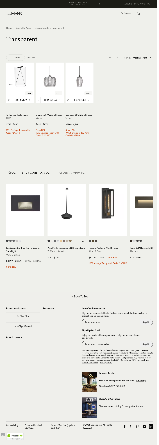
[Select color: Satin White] (134, 241)
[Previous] (57, 4)
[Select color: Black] (49, 241)
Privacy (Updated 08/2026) (33, 426)
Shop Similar (21, 100)
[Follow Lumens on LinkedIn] (151, 426)
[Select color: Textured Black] (90, 241)
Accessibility (12, 425)
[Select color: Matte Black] (140, 241)
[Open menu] (148, 13)
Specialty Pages (23, 28)
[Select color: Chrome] (58, 241)
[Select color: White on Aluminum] (20, 241)
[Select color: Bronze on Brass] (13, 241)
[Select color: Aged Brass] (93, 241)
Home (9, 28)
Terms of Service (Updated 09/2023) (63, 426)
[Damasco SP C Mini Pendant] (50, 77)
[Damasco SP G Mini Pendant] (80, 77)
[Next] (99, 4)
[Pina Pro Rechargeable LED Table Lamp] (67, 203)
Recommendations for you (28, 172)
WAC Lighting (13, 254)
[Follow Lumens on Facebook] (125, 426)
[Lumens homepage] (14, 14)
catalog (117, 406)
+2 (83, 241)
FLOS (8, 118)
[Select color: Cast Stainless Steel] (17, 241)
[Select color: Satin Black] (137, 241)
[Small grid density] (110, 57)
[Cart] (139, 14)
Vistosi (39, 118)
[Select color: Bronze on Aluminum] (10, 241)
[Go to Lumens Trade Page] (89, 382)
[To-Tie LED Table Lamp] (20, 77)
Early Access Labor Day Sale (80, 4)
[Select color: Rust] (64, 241)
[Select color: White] (52, 241)
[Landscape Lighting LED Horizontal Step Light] (25, 203)
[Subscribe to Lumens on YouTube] (144, 426)
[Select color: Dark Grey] (55, 241)
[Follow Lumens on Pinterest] (131, 426)
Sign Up (146, 322)
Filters (17, 57)
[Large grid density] (117, 57)
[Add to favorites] (8, 100)
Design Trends (42, 28)
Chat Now (25, 316)
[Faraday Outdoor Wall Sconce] (108, 203)
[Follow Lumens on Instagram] (138, 426)
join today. (141, 380)
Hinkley (134, 251)
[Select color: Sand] (67, 241)
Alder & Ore (95, 251)
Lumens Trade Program (137, 4)
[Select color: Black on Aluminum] (7, 241)
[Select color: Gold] (61, 241)
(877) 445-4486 (24, 326)
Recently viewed (71, 172)
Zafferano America (57, 251)
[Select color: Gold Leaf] (70, 241)
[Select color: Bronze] (96, 241)
